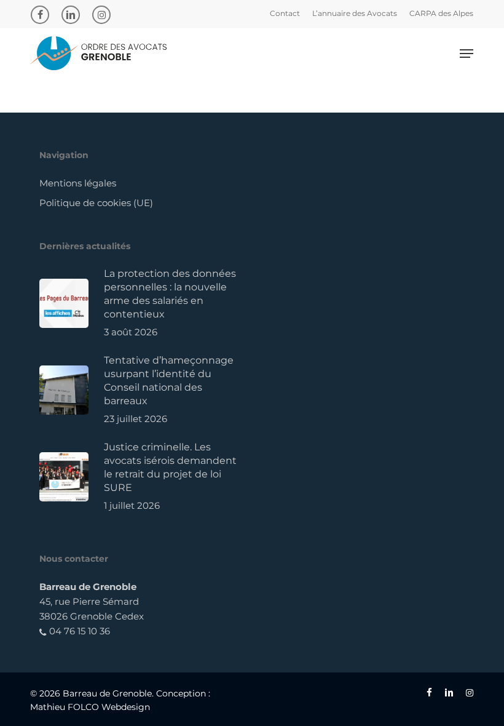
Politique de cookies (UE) (96, 203)
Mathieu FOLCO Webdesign (90, 706)
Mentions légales (77, 183)
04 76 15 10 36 (78, 631)
